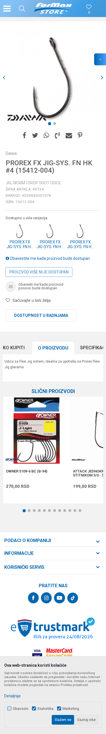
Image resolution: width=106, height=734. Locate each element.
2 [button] (56, 124)
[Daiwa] (27, 118)
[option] (53, 77)
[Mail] (69, 135)
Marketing (70, 708)
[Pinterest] (80, 135)
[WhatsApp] (46, 135)
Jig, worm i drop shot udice (33, 183)
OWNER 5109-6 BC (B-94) (26, 471)
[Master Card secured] (59, 653)
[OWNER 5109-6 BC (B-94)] (36, 430)
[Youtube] (59, 597)
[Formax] (79, 459)
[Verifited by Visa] (37, 653)
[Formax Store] (53, 8)
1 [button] (50, 124)
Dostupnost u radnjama (41, 315)
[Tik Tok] (72, 598)
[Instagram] (46, 597)
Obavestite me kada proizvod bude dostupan (49, 258)
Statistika (45, 708)
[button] (22, 8)
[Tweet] (35, 135)
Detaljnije (12, 696)
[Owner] (12, 459)
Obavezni (20, 708)
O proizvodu (53, 348)
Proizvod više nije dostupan (39, 272)
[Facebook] (24, 135)
